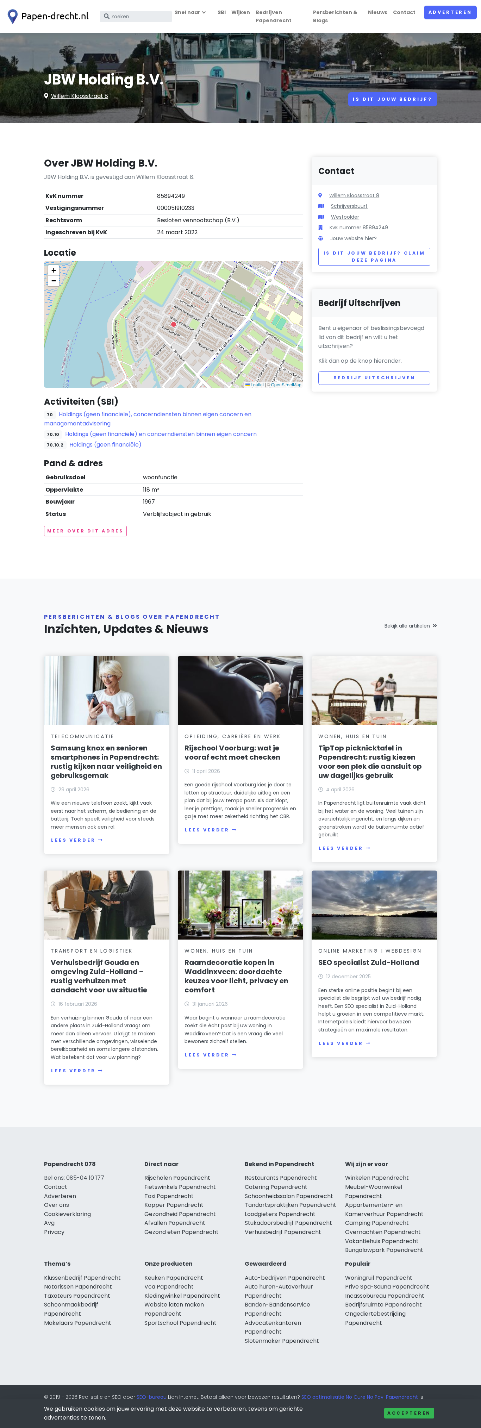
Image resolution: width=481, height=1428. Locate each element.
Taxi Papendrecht (169, 1196)
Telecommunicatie (82, 736)
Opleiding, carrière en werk (233, 736)
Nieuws (377, 12)
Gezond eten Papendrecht (181, 1232)
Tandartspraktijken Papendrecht (290, 1205)
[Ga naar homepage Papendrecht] (46, 17)
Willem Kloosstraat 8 (79, 96)
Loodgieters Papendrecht (280, 1214)
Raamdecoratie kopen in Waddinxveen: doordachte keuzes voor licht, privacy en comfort (236, 976)
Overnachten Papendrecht (383, 1232)
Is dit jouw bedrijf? (392, 99)
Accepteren (409, 1413)
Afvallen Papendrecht (174, 1223)
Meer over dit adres (85, 531)
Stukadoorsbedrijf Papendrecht (288, 1223)
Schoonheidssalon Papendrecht (289, 1196)
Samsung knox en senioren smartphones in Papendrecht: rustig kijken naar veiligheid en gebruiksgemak (106, 761)
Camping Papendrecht (377, 1223)
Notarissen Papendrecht (78, 1287)
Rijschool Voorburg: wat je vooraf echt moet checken (232, 752)
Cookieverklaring (67, 1214)
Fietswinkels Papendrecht (180, 1187)
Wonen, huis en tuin (352, 736)
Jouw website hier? (353, 238)
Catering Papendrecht (276, 1187)
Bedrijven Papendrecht (274, 16)
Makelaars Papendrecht (77, 1323)
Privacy (54, 1232)
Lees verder (73, 840)
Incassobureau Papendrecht (384, 1296)
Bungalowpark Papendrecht (384, 1250)
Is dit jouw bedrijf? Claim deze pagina (374, 256)
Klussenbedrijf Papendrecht (82, 1278)
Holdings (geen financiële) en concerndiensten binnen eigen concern (161, 434)
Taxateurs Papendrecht (77, 1296)
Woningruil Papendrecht (378, 1278)
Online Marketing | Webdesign (369, 950)
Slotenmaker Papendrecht (282, 1341)
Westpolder (345, 216)
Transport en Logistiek (92, 950)
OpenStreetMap (286, 384)
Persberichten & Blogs (335, 16)
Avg (49, 1223)
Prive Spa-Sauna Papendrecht (387, 1287)
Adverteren (450, 12)
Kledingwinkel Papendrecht (182, 1296)
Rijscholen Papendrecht (177, 1178)
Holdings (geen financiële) (105, 445)
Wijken (240, 12)
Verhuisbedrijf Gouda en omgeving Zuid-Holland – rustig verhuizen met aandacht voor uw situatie (99, 976)
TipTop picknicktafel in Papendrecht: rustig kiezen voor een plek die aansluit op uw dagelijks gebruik (370, 761)
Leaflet (257, 384)
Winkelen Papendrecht (377, 1178)
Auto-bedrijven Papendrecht (285, 1278)
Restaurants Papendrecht (281, 1178)
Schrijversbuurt (349, 206)
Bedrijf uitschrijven (374, 378)
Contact (404, 12)
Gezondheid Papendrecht (180, 1214)
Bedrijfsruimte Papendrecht (383, 1305)
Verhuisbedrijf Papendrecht (283, 1232)
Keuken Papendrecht (173, 1278)
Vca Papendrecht (169, 1287)
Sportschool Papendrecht (180, 1323)
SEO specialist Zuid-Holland (368, 962)
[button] (173, 324)
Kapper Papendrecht (174, 1205)
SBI (222, 12)
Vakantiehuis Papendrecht (382, 1241)
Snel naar (187, 12)
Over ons (56, 1205)
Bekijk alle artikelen (407, 625)
